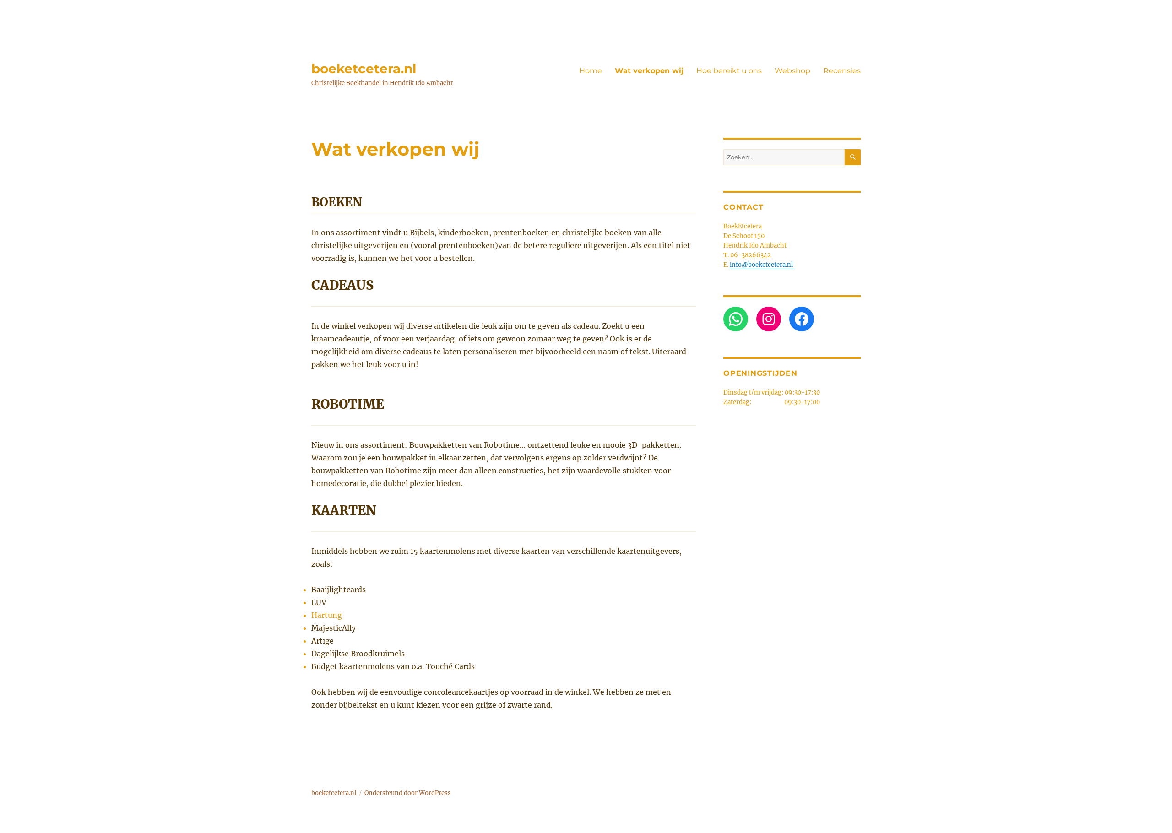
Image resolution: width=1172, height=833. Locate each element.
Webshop (792, 70)
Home (590, 70)
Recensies (842, 70)
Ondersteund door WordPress (407, 793)
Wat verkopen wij (649, 70)
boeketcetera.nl (363, 68)
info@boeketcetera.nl (762, 265)
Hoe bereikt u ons (729, 70)
